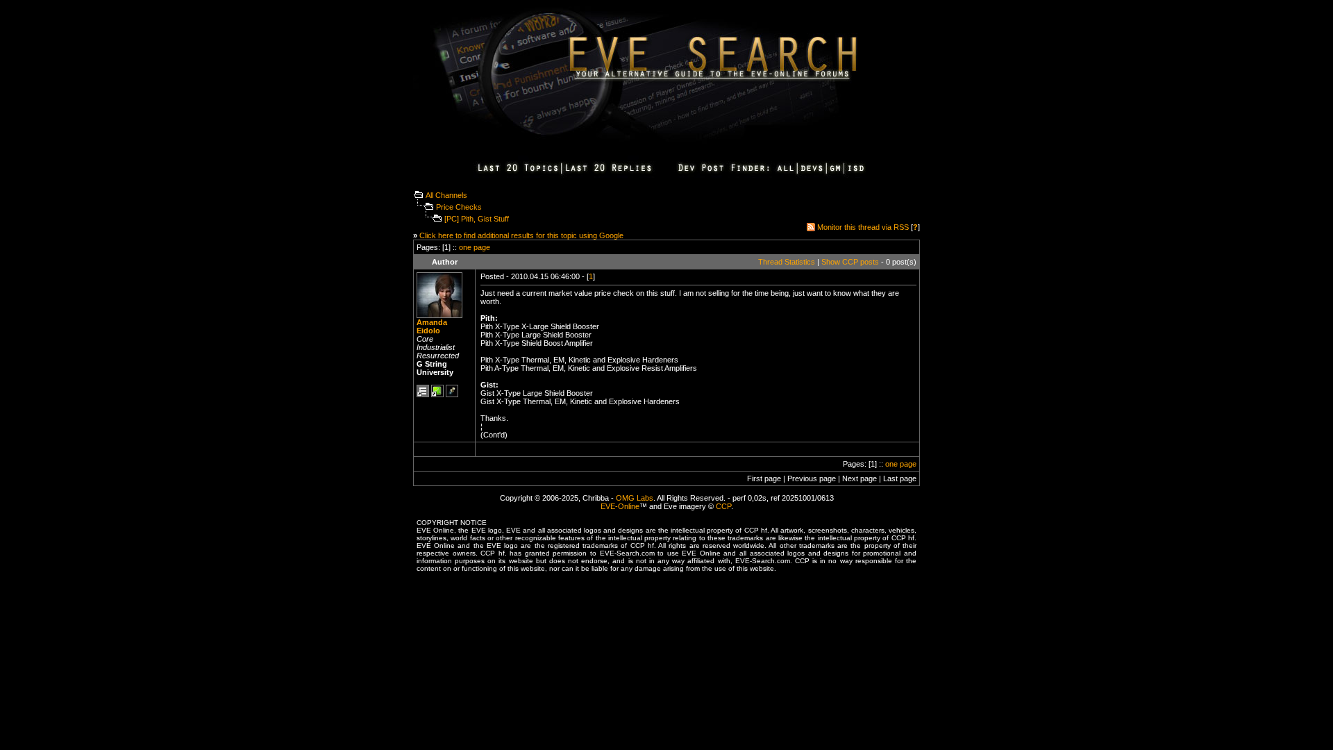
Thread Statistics (786, 262)
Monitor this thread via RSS (863, 227)
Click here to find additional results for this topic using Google (521, 235)
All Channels (446, 195)
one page (474, 247)
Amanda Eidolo (432, 326)
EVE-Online (620, 506)
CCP (723, 506)
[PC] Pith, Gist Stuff (476, 219)
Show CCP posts (850, 262)
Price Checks (459, 207)
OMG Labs (634, 498)
